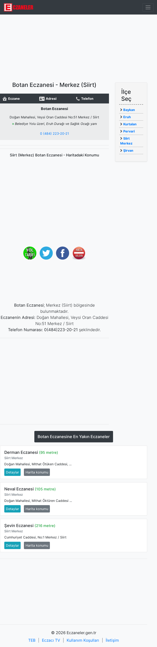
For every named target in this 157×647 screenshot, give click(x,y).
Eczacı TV (51, 640)
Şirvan (128, 150)
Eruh (127, 117)
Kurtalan (130, 124)
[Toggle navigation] (148, 7)
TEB (31, 640)
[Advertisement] (78, 48)
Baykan (129, 110)
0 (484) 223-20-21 (54, 133)
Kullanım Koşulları (83, 640)
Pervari (129, 131)
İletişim (112, 640)
